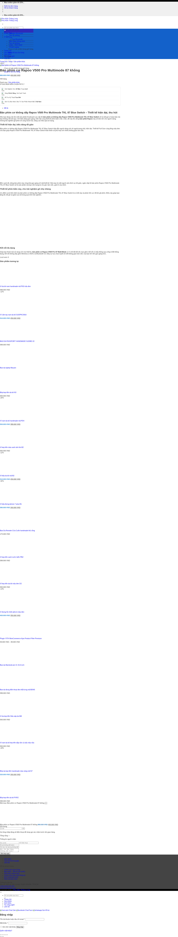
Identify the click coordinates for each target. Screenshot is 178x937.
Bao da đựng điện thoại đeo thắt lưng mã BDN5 (17, 690)
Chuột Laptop (14, 47)
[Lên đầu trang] (1, 892)
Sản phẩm (8, 52)
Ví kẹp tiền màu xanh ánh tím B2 (12, 447)
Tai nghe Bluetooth (16, 33)
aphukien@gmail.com (8, 888)
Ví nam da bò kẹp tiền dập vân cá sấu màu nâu (17, 743)
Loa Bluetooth (17, 39)
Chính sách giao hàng (12, 870)
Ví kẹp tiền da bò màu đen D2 (11, 583)
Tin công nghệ (9, 56)
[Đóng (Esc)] (7, 934)
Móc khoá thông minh (17, 41)
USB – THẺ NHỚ (15, 45)
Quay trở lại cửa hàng (16, 52)
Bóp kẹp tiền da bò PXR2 (9, 797)
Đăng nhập (20, 927)
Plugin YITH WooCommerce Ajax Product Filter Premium (21, 638)
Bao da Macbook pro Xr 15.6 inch (12, 665)
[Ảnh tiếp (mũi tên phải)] (3, 936)
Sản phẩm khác (19, 61)
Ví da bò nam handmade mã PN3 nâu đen (15, 286)
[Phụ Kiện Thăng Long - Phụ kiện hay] (9, 19)
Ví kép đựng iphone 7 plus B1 (11, 504)
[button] (18, 31)
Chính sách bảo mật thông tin (14, 875)
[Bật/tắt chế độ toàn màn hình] (3, 934)
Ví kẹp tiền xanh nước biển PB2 (11, 557)
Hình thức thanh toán (11, 873)
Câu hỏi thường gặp (11, 861)
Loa (10, 37)
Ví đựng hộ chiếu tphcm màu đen (12, 612)
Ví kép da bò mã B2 (7, 476)
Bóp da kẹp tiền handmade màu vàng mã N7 (16, 771)
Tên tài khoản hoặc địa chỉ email (12, 919)
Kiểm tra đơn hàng (11, 6)
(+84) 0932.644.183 (7, 886)
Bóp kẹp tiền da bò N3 (8, 392)
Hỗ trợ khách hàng (11, 8)
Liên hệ (7, 863)
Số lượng (3, 826)
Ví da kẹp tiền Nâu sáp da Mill (11, 716)
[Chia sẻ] (5, 934)
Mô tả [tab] (6, 108)
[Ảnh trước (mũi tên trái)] (1, 936)
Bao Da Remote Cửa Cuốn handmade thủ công (17, 530)
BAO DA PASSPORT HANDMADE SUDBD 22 (17, 341)
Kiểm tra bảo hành (11, 879)
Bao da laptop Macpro (8, 368)
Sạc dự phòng (14, 35)
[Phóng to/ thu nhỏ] (1, 934)
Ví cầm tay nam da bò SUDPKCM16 (13, 315)
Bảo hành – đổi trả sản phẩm (14, 871)
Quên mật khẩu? (6, 931)
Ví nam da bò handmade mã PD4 (12, 421)
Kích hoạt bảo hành (11, 877)
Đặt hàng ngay (5, 853)
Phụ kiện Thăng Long (21, 890)
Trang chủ (7, 50)
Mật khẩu (4, 923)
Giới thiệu (7, 54)
